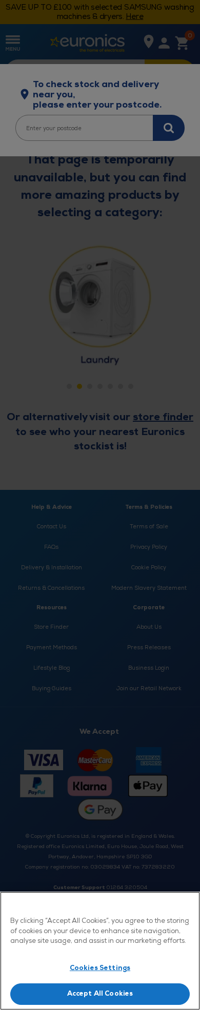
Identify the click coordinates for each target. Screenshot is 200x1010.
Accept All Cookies (100, 994)
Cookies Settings (100, 968)
